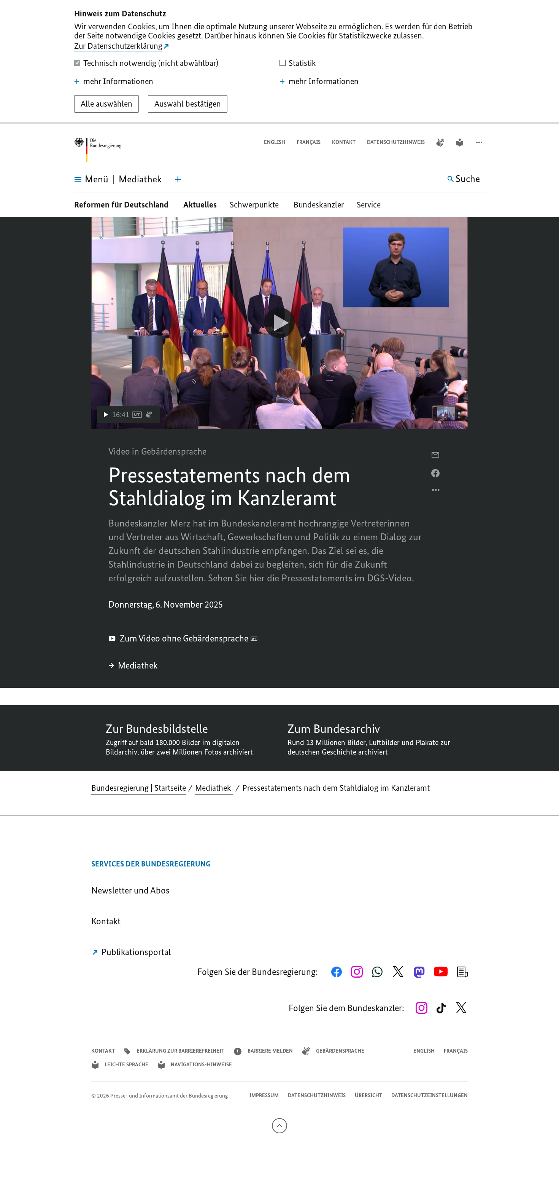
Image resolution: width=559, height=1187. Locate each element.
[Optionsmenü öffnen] (436, 491)
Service (371, 204)
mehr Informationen (118, 81)
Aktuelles (200, 204)
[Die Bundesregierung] (97, 150)
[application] (279, 323)
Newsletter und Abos (132, 890)
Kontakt (344, 142)
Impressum (264, 1095)
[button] (480, 142)
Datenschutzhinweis (396, 142)
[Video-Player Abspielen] (279, 323)
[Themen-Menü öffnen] (178, 179)
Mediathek (138, 665)
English (274, 142)
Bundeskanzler (319, 204)
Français (309, 142)
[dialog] (279, 62)
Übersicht (368, 1095)
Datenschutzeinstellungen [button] (429, 1095)
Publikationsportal (135, 951)
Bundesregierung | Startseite (138, 788)
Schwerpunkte (255, 204)
